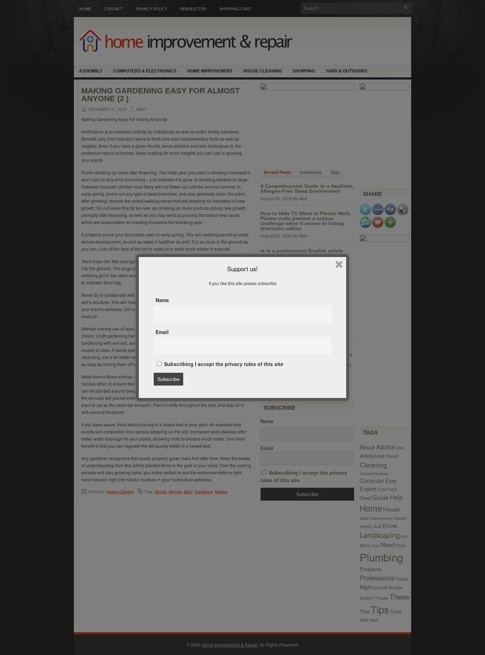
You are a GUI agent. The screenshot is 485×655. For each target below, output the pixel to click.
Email (162, 331)
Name (162, 300)
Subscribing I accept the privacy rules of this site (223, 363)
